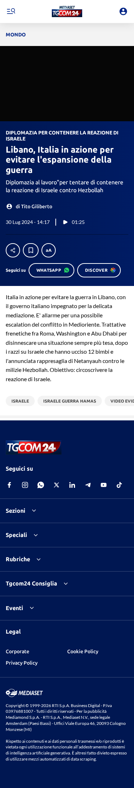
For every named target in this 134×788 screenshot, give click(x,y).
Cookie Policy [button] (82, 651)
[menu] (11, 11)
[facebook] (9, 484)
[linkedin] (72, 484)
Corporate (17, 651)
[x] (56, 484)
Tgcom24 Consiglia (31, 583)
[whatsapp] (40, 484)
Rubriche (18, 559)
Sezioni (15, 510)
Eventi (14, 608)
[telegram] (87, 484)
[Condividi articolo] (13, 250)
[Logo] (67, 11)
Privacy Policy (22, 663)
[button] (67, 11)
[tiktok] (119, 484)
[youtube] (103, 484)
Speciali (16, 535)
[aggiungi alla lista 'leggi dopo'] (31, 250)
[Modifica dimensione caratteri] (48, 250)
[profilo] (123, 11)
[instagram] (25, 484)
